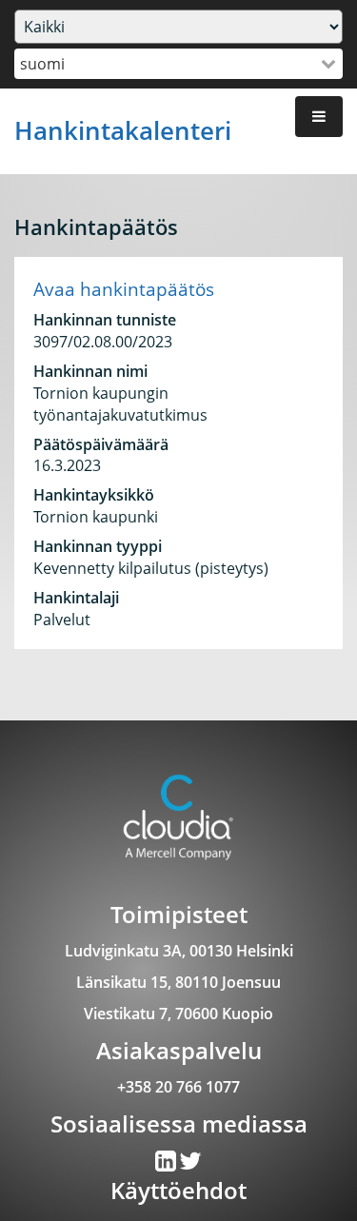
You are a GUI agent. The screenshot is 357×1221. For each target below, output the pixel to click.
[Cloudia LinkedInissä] (190, 1164)
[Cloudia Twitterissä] (167, 1164)
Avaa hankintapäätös (123, 289)
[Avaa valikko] (319, 116)
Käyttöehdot (178, 1190)
